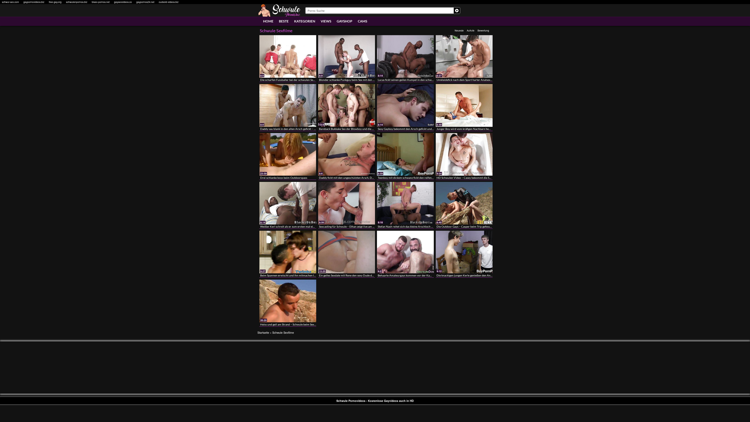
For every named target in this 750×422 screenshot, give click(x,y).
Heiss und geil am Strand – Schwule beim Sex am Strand (293, 324)
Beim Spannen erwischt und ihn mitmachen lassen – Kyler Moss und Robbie (305, 275)
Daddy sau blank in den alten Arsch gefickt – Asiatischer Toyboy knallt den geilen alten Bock (315, 129)
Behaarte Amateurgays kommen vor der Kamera (407, 275)
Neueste (459, 30)
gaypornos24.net (145, 1)
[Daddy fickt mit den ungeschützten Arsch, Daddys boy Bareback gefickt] (346, 154)
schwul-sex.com (10, 1)
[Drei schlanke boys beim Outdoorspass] (287, 154)
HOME (268, 21)
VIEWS (326, 21)
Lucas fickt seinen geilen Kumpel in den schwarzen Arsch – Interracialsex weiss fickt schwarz (433, 79)
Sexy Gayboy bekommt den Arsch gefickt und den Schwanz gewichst (418, 129)
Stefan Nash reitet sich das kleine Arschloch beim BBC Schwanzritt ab (420, 226)
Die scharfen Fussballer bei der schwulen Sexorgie (290, 79)
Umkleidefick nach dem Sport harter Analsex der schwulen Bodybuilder (480, 79)
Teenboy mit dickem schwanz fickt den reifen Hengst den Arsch (416, 177)
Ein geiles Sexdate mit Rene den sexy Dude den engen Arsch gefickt (359, 275)
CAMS (362, 21)
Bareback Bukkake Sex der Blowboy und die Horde (349, 129)
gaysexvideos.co (123, 1)
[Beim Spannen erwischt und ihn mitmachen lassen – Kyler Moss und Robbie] (287, 252)
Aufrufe (470, 30)
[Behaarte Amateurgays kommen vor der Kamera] (405, 252)
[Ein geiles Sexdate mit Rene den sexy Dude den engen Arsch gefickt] (346, 252)
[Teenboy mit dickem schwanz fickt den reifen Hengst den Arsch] (405, 154)
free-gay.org (55, 1)
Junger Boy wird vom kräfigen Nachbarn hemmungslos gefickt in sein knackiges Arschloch (491, 129)
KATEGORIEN (304, 21)
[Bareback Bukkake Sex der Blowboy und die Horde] (346, 105)
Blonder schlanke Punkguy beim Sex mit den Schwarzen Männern (358, 79)
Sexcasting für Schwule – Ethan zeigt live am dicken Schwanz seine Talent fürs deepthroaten (374, 226)
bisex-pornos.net (101, 1)
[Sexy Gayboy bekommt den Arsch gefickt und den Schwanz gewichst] (405, 105)
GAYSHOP (344, 21)
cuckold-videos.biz (169, 1)
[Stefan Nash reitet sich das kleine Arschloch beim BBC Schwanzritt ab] (405, 203)
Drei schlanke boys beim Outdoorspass (283, 177)
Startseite (263, 332)
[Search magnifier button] (457, 10)
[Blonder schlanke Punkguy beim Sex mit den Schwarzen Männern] (346, 56)
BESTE (284, 21)
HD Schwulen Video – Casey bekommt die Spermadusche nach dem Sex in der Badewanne (491, 177)
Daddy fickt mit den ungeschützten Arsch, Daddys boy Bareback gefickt (361, 177)
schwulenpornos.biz (76, 1)
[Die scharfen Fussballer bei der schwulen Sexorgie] (287, 56)
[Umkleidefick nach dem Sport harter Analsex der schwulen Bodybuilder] (464, 56)
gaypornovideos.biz (33, 1)
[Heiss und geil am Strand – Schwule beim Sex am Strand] (287, 301)
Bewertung (483, 30)
